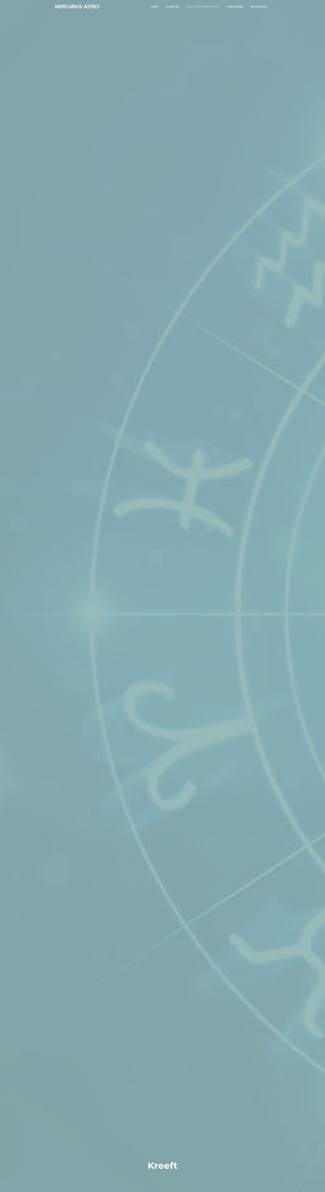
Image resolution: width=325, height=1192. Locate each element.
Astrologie (258, 6)
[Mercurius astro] (77, 6)
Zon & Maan (235, 6)
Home (154, 6)
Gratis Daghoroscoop (203, 6)
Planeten (172, 6)
